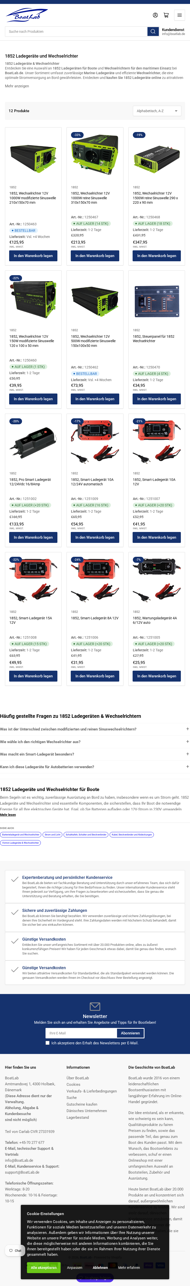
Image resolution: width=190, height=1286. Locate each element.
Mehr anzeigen (17, 86)
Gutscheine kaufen (82, 1104)
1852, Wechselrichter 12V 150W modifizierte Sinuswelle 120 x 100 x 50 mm (31, 340)
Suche (72, 1097)
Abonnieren (130, 1033)
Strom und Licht (52, 834)
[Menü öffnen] (179, 15)
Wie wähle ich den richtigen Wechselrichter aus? (40, 742)
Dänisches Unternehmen (87, 1111)
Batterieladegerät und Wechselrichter (20, 834)
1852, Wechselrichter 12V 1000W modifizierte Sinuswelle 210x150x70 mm (32, 197)
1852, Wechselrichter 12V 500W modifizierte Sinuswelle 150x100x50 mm (93, 340)
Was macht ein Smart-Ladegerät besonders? (37, 754)
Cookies (73, 1084)
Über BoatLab (78, 1078)
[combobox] (82, 31)
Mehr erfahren (129, 1268)
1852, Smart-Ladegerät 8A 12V (95, 618)
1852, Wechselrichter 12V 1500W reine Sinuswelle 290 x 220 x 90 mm (155, 197)
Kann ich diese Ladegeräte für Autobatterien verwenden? (47, 767)
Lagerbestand (78, 1117)
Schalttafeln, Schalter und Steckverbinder (86, 834)
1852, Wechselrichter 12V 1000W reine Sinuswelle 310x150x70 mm (90, 197)
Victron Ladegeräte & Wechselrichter (20, 843)
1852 (12, 187)
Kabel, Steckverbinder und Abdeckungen (132, 834)
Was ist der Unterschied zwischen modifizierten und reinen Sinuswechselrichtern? (68, 729)
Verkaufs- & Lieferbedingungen (92, 1091)
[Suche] (153, 31)
